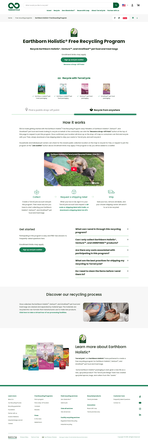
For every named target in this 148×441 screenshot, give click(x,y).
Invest (49, 11)
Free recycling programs (23, 18)
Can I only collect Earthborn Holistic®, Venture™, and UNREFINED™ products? (96, 241)
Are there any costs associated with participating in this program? (95, 252)
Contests (37, 406)
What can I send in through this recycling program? (98, 231)
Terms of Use (35, 437)
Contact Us (116, 403)
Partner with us (113, 11)
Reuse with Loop (83, 11)
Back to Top (12, 437)
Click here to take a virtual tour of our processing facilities (42, 312)
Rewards (37, 410)
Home (10, 18)
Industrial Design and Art (15, 420)
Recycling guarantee (14, 406)
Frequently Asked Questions (121, 399)
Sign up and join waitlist (74, 60)
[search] (116, 5)
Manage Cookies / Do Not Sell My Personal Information (73, 437)
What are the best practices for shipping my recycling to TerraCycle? (99, 262)
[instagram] (140, 408)
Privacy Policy (24, 437)
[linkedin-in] (140, 414)
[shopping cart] (138, 5)
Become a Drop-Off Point (74, 64)
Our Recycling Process (14, 403)
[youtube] (140, 402)
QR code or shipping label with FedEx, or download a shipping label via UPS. (74, 207)
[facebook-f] (140, 396)
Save (126, 18)
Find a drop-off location (42, 403)
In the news (38, 419)
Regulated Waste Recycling (69, 421)
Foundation (11, 410)
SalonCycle (64, 403)
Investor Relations (13, 417)
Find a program (39, 399)
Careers (10, 423)
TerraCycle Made (92, 399)
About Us (10, 399)
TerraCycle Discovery (93, 412)
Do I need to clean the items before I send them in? (98, 273)
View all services (65, 412)
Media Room (38, 422)
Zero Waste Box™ (68, 11)
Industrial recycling (66, 424)
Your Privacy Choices (50, 437)
